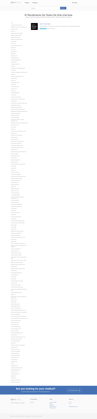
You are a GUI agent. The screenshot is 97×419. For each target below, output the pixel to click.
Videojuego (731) (14, 365)
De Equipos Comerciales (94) (16, 107)
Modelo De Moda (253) (15, 235)
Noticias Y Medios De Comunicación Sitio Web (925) (19, 246)
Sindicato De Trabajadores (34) (17, 332)
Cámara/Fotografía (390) (15, 60)
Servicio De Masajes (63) (15, 314)
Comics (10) (13, 90)
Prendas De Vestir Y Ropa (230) (17, 280)
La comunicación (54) (15, 192)
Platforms (27, 2)
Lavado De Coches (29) (15, 212)
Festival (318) (13, 168)
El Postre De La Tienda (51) (16, 143)
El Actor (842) (13, 127)
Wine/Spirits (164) (14, 371)
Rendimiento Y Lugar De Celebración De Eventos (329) (18, 297)
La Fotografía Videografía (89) (16, 204)
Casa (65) (12, 66)
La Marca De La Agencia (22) (16, 206)
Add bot (75, 2)
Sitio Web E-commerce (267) (16, 339)
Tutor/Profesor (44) (14, 357)
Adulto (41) (13, 31)
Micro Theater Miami (45, 24)
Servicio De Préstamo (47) (16, 320)
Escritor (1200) (13, 157)
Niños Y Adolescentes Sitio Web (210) (18, 243)
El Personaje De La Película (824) (17, 141)
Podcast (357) (13, 276)
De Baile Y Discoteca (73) (15, 105)
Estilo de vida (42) (14, 162)
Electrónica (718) (14, 137)
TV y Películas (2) (14, 359)
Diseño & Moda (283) (15, 117)
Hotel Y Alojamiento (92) (15, 180)
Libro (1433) (13, 214)
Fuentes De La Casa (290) (16, 174)
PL (36, 416)
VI (25, 416)
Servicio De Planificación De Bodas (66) (18, 316)
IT (31, 416)
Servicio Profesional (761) (16, 326)
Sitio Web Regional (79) (15, 341)
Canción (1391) (14, 62)
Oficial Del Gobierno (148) (16, 252)
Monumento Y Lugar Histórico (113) (18, 237)
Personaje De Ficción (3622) (16, 272)
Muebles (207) (13, 239)
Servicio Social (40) (14, 330)
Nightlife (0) (13, 376)
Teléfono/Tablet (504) (15, 353)
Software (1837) (14, 347)
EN (19, 416)
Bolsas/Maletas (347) (15, 57)
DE (27, 416)
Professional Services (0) (15, 380)
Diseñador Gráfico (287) (15, 113)
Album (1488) (13, 41)
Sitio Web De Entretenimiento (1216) (18, 337)
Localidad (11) (13, 218)
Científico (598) (14, 78)
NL (21, 416)
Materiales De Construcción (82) (17, 231)
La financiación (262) (15, 202)
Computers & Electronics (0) (16, 25)
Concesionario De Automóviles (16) (18, 99)
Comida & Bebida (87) (15, 92)
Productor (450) (14, 283)
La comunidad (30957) (15, 194)
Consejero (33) (14, 101)
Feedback (51, 405)
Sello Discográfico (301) (15, 306)
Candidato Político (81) (15, 64)
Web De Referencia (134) (15, 369)
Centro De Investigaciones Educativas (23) (19, 72)
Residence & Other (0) (15, 382)
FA (33, 416)
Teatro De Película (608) (15, 351)
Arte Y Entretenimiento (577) (16, 45)
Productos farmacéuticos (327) (17, 287)
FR (17, 416)
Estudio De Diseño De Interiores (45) (18, 164)
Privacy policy (52, 407)
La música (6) (13, 210)
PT (23, 416)
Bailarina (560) (13, 51)
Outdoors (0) (13, 378)
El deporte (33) (14, 133)
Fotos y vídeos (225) (15, 172)
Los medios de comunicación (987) (17, 222)
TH (38, 416)
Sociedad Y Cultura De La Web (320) (18, 345)
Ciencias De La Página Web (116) (17, 76)
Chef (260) (13, 74)
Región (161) (13, 294)
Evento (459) (13, 166)
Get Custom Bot (73, 390)
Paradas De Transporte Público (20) (18, 264)
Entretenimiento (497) (15, 155)
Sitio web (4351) (14, 334)
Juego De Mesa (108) (15, 184)
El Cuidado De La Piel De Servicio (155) (18, 131)
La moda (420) (13, 208)
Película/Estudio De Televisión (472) (18, 268)
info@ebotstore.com (73, 406)
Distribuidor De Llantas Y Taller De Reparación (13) (17, 120)
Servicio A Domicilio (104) (16, 308)
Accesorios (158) (14, 29)
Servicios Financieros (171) (16, 328)
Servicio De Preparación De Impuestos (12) (19, 318)
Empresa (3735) (14, 149)
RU (15, 416)
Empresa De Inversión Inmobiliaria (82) (18, 151)
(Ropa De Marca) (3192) (15, 304)
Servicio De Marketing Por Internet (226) (19, 312)
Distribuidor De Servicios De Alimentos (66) (19, 122)
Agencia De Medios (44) (15, 37)
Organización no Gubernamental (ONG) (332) (18, 257)
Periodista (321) (14, 270)
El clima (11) (13, 129)
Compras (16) (13, 95)
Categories (34, 2)
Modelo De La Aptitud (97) (16, 233)
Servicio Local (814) (14, 324)
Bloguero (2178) (14, 55)
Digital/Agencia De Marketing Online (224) (19, 111)
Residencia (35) (14, 299)
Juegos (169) (13, 186)
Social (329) (13, 343)
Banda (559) (13, 53)
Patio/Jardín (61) (14, 266)
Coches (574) (13, 84)
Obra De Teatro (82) (15, 250)
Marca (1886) (13, 227)
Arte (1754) (13, 43)
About (50, 403)
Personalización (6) (14, 274)
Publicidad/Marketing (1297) (16, 292)
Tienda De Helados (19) (15, 355)
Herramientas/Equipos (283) (16, 178)
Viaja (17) (12, 363)
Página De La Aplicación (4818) (17, 262)
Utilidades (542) (14, 361)
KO (29, 416)
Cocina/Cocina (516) (15, 86)
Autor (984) (13, 49)
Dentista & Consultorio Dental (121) (18, 109)
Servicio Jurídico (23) (15, 322)
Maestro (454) (13, 225)
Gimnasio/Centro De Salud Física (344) (18, 176)
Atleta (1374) (13, 47)
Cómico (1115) (13, 88)
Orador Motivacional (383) (16, 255)
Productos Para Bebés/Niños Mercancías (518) (19, 290)
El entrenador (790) (14, 139)
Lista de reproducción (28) (16, 216)
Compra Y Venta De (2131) (16, 97)
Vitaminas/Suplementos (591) (17, 367)
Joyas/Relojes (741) (14, 182)
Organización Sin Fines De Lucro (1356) (18, 260)
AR (41, 416)
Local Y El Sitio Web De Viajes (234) (17, 220)
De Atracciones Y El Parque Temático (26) (19, 103)
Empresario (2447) (14, 153)
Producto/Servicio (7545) (16, 285)
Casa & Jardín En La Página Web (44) (18, 68)
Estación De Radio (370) (15, 160)
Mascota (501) (13, 229)
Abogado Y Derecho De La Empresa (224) (19, 27)
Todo (12, 23)
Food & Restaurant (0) (15, 374)
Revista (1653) (13, 302)
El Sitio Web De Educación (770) (17, 147)
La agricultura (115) (14, 190)
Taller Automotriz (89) (15, 349)
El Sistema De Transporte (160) (17, 145)
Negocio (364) (13, 241)
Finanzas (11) (13, 170)
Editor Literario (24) (14, 125)
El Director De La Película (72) (16, 135)
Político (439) (13, 278)
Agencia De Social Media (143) (16, 39)
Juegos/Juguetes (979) (15, 188)
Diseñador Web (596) (15, 115)
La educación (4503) (15, 200)
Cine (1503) (13, 80)
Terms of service (53, 406)
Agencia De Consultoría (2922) (17, 33)
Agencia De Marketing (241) (16, 35)
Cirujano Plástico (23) (15, 82)
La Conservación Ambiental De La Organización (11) (17, 197)
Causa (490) (13, 70)
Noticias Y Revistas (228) (15, 248)
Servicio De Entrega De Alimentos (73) (18, 310)
